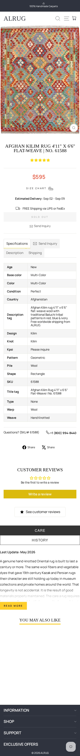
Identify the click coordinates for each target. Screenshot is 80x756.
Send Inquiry (42, 226)
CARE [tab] (40, 530)
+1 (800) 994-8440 (62, 433)
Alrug (15, 18)
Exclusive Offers (21, 744)
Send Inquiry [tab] (48, 243)
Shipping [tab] (35, 252)
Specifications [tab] (17, 243)
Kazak (46, 572)
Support (12, 732)
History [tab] (40, 540)
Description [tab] (14, 252)
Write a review (40, 494)
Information (16, 710)
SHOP (9, 721)
